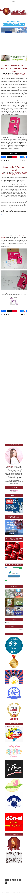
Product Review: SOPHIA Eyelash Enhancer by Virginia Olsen (14, 68)
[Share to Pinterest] (4, 160)
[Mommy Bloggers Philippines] (14, 785)
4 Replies (24, 314)
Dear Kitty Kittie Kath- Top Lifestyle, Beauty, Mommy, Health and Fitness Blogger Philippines (14, 893)
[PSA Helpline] (14, 58)
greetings (16, 172)
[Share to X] (1, 160)
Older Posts (23, 317)
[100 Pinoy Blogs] (14, 734)
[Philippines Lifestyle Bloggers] (14, 662)
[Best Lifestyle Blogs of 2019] (14, 693)
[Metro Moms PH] (14, 769)
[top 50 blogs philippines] (14, 677)
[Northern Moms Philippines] (14, 751)
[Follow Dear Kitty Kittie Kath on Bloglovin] (14, 491)
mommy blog (23, 172)
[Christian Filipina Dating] (14, 23)
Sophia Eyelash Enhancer (14, 173)
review (19, 74)
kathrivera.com (10, 466)
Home (10, 317)
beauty (19, 73)
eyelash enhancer (12, 74)
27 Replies (24, 160)
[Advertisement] (14, 43)
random (4, 173)
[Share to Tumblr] (6, 160)
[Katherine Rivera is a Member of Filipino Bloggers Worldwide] (14, 801)
